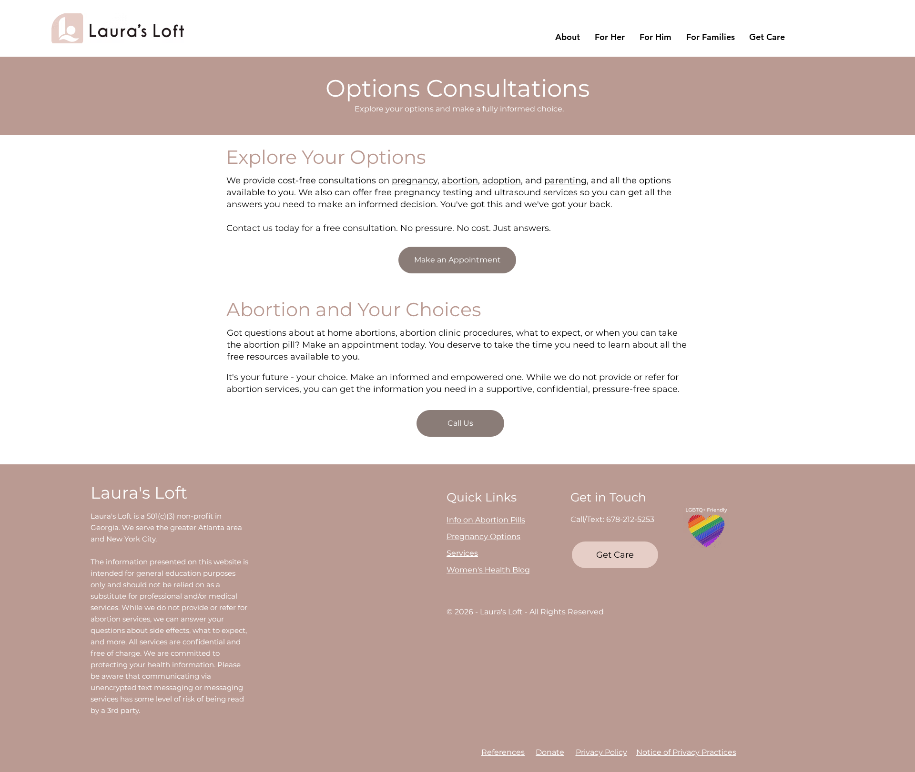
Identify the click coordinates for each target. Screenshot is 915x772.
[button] (567, 37)
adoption (501, 180)
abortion (460, 180)
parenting (565, 180)
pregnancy (414, 180)
